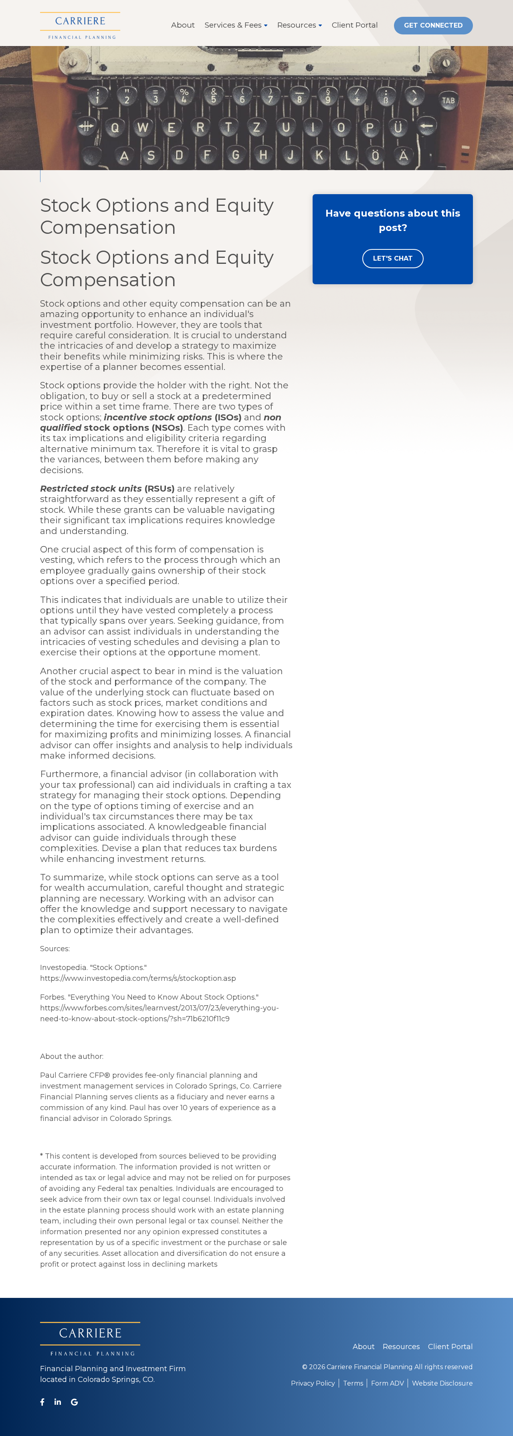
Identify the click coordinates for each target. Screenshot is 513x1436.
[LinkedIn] (58, 1402)
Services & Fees (233, 25)
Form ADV (387, 1383)
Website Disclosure (442, 1383)
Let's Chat (393, 258)
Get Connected (433, 25)
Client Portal (355, 25)
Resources (296, 25)
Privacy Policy (313, 1383)
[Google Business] (74, 1402)
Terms (353, 1383)
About (183, 25)
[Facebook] (42, 1402)
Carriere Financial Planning (370, 1367)
